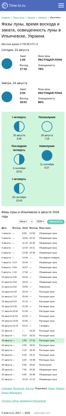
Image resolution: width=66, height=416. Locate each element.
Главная (6, 17)
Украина (42, 17)
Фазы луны (18, 17)
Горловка (7, 388)
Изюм (51, 388)
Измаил (60, 388)
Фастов (29, 388)
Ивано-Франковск (12, 392)
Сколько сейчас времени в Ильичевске (24, 401)
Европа (31, 17)
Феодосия (18, 388)
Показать (56, 221)
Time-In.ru (17, 5)
